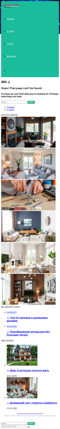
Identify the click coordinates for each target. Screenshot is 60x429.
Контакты (11, 56)
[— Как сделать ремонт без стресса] (30, 195)
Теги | (34, 415)
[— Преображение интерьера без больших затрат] (30, 226)
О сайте (10, 31)
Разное (52, 415)
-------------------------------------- (30, 413)
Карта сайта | (10, 415)
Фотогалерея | (24, 415)
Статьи (10, 44)
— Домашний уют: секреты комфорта (32, 402)
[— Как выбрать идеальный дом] (30, 258)
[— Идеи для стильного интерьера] (30, 289)
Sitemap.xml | (43, 415)
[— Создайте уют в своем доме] (30, 164)
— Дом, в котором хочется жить (28, 370)
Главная (10, 19)
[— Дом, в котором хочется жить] (33, 355)
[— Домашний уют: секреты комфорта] (33, 388)
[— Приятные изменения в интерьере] (30, 132)
